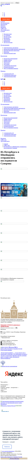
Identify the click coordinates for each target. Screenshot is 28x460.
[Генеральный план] (17, 405)
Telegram (11, 347)
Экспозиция (7, 39)
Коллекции (7, 38)
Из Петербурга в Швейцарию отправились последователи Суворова (15, 147)
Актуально (6, 64)
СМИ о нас (4, 28)
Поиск (17, 2)
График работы (8, 60)
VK (17, 347)
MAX (6, 347)
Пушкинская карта (9, 67)
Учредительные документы (11, 47)
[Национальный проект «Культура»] (20, 405)
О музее (3, 21)
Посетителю (4, 24)
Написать (7, 446)
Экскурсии (7, 62)
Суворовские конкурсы (10, 75)
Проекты (3, 25)
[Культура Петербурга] (16, 405)
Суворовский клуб (9, 73)
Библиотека (7, 41)
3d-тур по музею (8, 42)
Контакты (3, 27)
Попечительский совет (10, 53)
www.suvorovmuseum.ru (8, 451)
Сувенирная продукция (10, 65)
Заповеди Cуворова (12, 348)
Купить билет (6, 19)
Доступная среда (5, 30)
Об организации (5, 23)
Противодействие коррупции (11, 50)
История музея (8, 34)
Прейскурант (7, 61)
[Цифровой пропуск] (19, 405)
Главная (6, 144)
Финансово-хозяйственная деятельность (14, 49)
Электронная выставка (10, 76)
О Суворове (7, 35)
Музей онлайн (7, 36)
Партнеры (6, 52)
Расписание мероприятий (10, 58)
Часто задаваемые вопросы (11, 68)
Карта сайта (4, 348)
